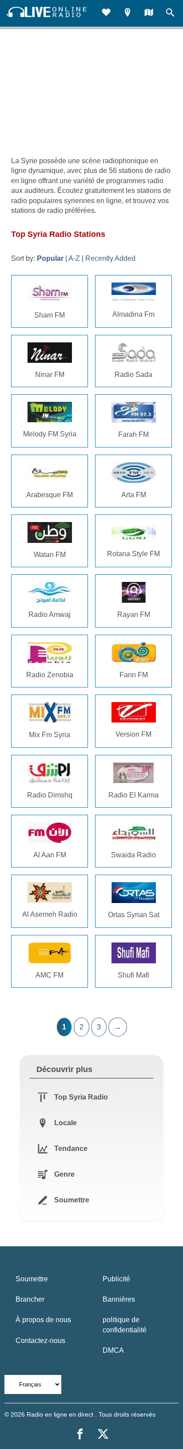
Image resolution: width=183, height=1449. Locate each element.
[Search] (170, 13)
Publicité (116, 1279)
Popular (50, 258)
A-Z (74, 258)
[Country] (148, 13)
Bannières (119, 1299)
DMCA (113, 1350)
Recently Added (110, 258)
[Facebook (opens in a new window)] (80, 1434)
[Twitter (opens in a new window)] (103, 1434)
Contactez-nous (40, 1340)
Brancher (30, 1299)
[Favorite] (106, 13)
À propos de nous (43, 1319)
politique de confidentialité (125, 1324)
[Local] (127, 13)
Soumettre (32, 1279)
